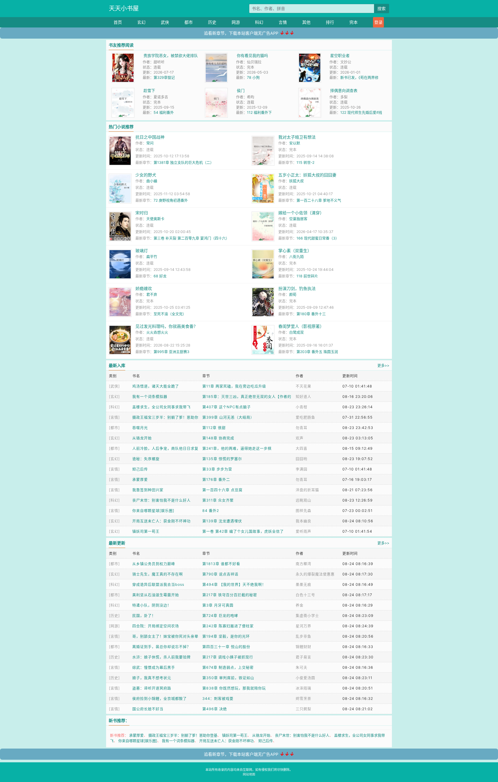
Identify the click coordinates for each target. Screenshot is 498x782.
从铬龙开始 (142, 438)
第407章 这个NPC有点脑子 (226, 407)
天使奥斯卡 (155, 218)
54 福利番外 (164, 112)
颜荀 (292, 294)
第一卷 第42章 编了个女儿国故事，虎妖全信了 (243, 531)
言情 (283, 22)
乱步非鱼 (303, 636)
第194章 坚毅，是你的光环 (226, 636)
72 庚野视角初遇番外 (171, 200)
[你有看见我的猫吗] (216, 55)
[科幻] (114, 407)
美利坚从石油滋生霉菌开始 (155, 595)
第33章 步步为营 (217, 469)
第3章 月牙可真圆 (217, 605)
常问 (150, 143)
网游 (236, 22)
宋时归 (141, 212)
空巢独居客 (298, 218)
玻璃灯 (141, 250)
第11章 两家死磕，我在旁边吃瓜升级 (234, 386)
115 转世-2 (305, 162)
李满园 (301, 469)
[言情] (114, 417)
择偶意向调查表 (343, 90)
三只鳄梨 (303, 709)
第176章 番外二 (216, 479)
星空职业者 (340, 55)
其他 (306, 22)
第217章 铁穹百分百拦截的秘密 (229, 595)
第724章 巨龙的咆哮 (220, 615)
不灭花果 (303, 386)
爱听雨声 (303, 531)
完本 (353, 22)
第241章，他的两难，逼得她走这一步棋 (237, 448)
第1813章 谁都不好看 (221, 563)
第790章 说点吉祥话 (220, 574)
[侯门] (216, 90)
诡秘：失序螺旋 (146, 458)
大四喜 (301, 448)
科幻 (259, 22)
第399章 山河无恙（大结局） (228, 417)
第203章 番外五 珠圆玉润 (317, 351)
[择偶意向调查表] (309, 90)
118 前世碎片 (307, 276)
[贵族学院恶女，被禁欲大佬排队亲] (123, 55)
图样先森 (303, 510)
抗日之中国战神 (149, 137)
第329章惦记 (164, 77)
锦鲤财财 (303, 646)
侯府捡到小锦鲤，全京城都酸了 (159, 698)
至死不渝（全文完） (170, 314)
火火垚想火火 (157, 332)
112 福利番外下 (259, 112)
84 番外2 (210, 510)
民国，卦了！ (144, 615)
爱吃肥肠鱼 (305, 417)
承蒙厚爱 (140, 479)
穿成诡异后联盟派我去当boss (158, 584)
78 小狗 (253, 77)
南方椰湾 (303, 563)
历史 (212, 22)
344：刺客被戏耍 (217, 698)
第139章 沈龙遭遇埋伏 (222, 521)
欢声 (299, 438)
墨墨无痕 (303, 584)
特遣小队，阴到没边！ (151, 605)
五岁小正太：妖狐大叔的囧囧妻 (307, 175)
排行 (330, 22)
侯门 (241, 90)
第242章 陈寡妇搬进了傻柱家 (228, 626)
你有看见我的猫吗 (252, 55)
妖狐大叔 (296, 181)
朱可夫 (301, 667)
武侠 (165, 22)
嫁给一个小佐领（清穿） (301, 212)
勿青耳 (301, 427)
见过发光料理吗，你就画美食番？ (166, 326)
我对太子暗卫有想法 (297, 137)
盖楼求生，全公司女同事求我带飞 (161, 407)
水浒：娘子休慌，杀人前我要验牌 (161, 657)
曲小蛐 (151, 181)
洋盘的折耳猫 (307, 490)
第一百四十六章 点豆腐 (222, 490)
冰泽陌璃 (303, 688)
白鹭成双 (296, 332)
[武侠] (114, 386)
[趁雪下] (123, 90)
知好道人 (303, 396)
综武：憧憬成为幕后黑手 (153, 667)
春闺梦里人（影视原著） (301, 326)
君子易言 (303, 657)
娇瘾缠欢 (143, 288)
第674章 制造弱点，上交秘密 (228, 667)
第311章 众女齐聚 (218, 500)
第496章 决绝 (214, 709)
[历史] (114, 615)
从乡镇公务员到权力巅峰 (153, 563)
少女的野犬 (145, 175)
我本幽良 (303, 521)
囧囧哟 (301, 458)
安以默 (294, 143)
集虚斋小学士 (307, 615)
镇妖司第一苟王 (146, 531)
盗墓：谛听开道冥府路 (151, 688)
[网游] (114, 626)
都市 (188, 22)
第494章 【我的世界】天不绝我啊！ (234, 584)
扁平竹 (151, 256)
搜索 (381, 8)
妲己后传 (140, 469)
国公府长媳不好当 (147, 709)
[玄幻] (114, 396)
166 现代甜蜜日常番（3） (317, 238)
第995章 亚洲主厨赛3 (171, 351)
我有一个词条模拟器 (149, 396)
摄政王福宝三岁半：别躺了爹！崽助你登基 (182, 735)
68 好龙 (160, 276)
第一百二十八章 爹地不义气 (318, 200)
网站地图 (249, 774)
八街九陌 (296, 256)
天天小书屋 (124, 8)
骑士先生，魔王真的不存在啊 (157, 574)
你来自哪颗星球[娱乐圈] (153, 510)
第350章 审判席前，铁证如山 (228, 677)
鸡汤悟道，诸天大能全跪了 (155, 386)
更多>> (383, 365)
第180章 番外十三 (311, 314)
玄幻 (141, 22)
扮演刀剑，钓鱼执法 (297, 288)
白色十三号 (305, 595)
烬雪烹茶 (303, 698)
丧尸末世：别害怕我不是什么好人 (161, 500)
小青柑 (301, 407)
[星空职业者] (309, 55)
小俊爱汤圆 (305, 677)
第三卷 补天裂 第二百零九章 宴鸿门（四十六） (191, 238)
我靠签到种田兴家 (147, 490)
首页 (118, 22)
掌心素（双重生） (295, 250)
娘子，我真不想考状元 (151, 677)
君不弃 (151, 294)
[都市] (114, 427)
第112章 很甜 (214, 427)
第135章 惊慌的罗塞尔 (222, 458)
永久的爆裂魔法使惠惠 (315, 574)
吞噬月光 (140, 427)
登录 (378, 22)
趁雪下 (149, 90)
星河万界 (303, 626)
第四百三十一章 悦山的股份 (226, 646)
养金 (299, 605)
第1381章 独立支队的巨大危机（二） (184, 162)
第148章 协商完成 (218, 438)
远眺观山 (303, 500)
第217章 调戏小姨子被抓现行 (227, 657)
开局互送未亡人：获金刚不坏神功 (161, 521)
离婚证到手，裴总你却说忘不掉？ (161, 646)
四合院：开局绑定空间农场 (155, 626)
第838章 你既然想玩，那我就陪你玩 (234, 688)
